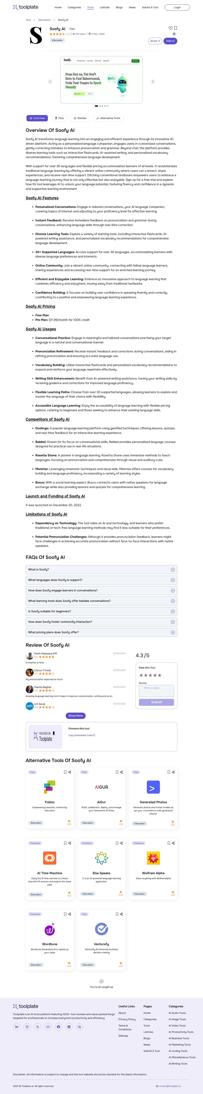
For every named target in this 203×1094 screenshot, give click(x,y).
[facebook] (58, 1026)
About (122, 1013)
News (132, 7)
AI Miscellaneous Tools (182, 1057)
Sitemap (123, 1035)
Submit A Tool (150, 7)
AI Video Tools (177, 1025)
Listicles (105, 7)
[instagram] (174, 34)
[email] (174, 1086)
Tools (90, 7)
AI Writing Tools (178, 1063)
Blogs (119, 7)
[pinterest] (69, 1026)
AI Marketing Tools (180, 1044)
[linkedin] (16, 1026)
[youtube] (48, 1026)
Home (58, 7)
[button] (50, 81)
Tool (28, 20)
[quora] (79, 1026)
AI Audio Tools (177, 1013)
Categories (74, 7)
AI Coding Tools (178, 1051)
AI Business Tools (179, 1038)
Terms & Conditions (124, 1027)
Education (44, 20)
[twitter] (37, 1026)
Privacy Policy (127, 1019)
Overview (39, 118)
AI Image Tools (177, 1019)
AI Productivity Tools (181, 1032)
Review (82, 118)
